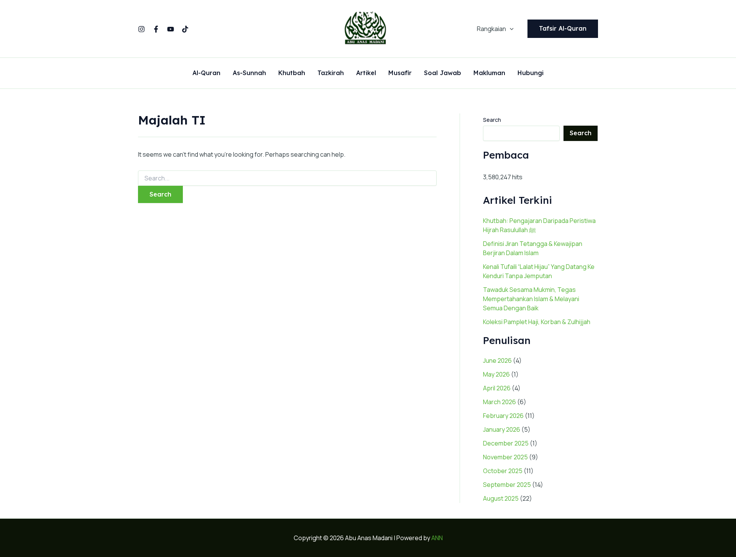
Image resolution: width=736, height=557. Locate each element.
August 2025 (501, 498)
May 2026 (496, 374)
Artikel (366, 73)
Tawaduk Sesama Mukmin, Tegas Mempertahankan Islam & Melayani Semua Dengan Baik (531, 298)
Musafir (400, 73)
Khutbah (291, 73)
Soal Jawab (442, 73)
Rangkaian (491, 29)
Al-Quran (206, 73)
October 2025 (502, 471)
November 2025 (505, 457)
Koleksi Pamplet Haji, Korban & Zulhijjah (536, 322)
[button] (510, 29)
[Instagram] (141, 29)
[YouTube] (170, 29)
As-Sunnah (249, 73)
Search (492, 119)
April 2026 (497, 388)
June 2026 (497, 360)
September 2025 (507, 484)
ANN (437, 538)
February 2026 (503, 415)
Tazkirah (330, 73)
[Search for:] (287, 178)
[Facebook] (156, 29)
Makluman (489, 73)
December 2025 (506, 443)
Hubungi (531, 73)
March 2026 (499, 402)
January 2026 (501, 429)
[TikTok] (185, 29)
